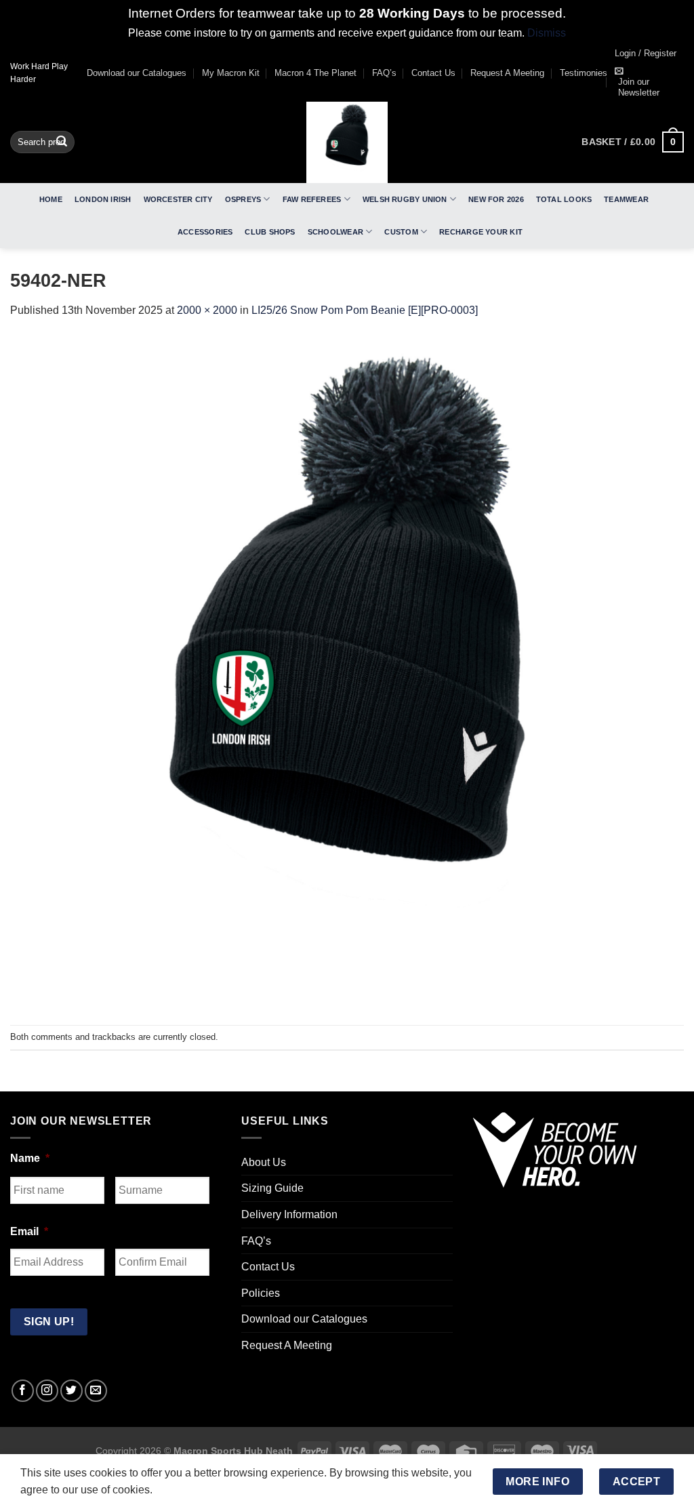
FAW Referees (312, 199)
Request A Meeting (507, 73)
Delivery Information (289, 1214)
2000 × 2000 (207, 310)
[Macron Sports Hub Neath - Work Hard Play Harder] (347, 142)
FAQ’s (384, 73)
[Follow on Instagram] (47, 1391)
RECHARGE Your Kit (481, 232)
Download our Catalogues (136, 73)
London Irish (103, 199)
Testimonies (583, 73)
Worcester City (178, 199)
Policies (260, 1293)
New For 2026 (496, 199)
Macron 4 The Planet (315, 73)
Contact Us (433, 73)
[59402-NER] (347, 671)
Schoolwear (335, 232)
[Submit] (61, 142)
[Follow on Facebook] (23, 1391)
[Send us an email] (96, 1391)
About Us (263, 1162)
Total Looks (564, 199)
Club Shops (270, 232)
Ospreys (243, 199)
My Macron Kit (231, 73)
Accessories (205, 232)
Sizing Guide (272, 1188)
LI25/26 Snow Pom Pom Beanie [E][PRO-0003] (364, 310)
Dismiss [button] (546, 33)
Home (50, 199)
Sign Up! (49, 1321)
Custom (400, 232)
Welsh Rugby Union (405, 199)
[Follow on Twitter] (71, 1391)
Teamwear (626, 199)
